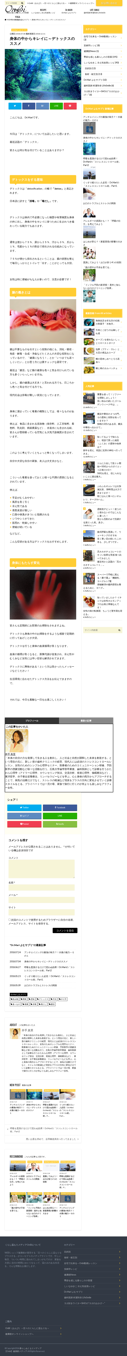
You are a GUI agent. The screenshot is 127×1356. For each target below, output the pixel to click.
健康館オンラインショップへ (82, 3)
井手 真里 (10, 754)
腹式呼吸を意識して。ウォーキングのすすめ (109, 534)
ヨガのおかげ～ (18, 17)
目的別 (90, 68)
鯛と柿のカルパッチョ (106, 368)
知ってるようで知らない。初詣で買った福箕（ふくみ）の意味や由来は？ (109, 441)
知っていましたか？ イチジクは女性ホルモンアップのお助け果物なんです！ (109, 602)
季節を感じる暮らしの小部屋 (18, 10)
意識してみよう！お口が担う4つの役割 (102, 262)
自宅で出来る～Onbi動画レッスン (100, 38)
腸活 (53, 1004)
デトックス (43, 999)
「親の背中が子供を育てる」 (97, 267)
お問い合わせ (110, 3)
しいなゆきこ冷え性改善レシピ (43, 10)
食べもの (16, 1004)
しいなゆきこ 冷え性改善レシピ (101, 62)
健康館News (91, 51)
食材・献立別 (93, 74)
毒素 (26, 1004)
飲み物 (15, 999)
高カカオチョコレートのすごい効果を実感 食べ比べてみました (109, 555)
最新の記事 (86, 720)
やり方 (63, 999)
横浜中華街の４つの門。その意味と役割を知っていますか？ (109, 417)
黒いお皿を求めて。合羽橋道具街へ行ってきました (51, 1139)
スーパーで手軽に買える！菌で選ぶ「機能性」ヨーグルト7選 (109, 577)
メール (13, 894)
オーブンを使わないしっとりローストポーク (108, 341)
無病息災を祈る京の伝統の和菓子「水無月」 (108, 322)
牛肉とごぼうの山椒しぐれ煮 (108, 332)
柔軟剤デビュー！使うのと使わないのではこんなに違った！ (109, 512)
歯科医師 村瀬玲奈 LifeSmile (94, 10)
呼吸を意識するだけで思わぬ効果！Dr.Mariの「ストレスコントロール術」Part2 (49, 969)
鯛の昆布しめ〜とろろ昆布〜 (108, 360)
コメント (13, 857)
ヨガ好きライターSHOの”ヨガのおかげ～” (102, 93)
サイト (12, 907)
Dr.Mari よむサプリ (69, 10)
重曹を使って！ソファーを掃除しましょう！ (109, 396)
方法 (54, 999)
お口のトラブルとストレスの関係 (40, 985)
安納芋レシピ (92, 45)
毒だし (43, 1004)
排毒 (34, 1004)
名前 (12, 882)
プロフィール (31, 720)
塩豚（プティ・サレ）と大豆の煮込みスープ (108, 351)
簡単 (24, 999)
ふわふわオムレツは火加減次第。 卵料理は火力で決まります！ (109, 489)
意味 (33, 999)
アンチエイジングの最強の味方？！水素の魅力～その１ (49, 954)
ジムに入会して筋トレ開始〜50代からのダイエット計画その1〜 (109, 466)
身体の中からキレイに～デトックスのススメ (46, 961)
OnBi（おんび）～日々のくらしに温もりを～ (48, 3)
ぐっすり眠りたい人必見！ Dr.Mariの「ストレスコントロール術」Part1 (49, 978)
